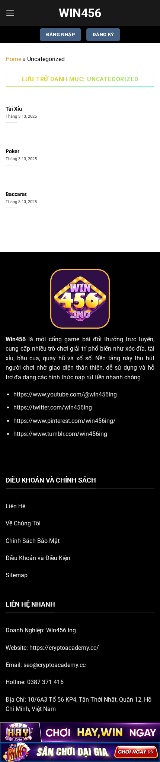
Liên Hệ (15, 506)
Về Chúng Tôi (23, 523)
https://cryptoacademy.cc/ (64, 647)
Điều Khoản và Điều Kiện (38, 558)
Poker (12, 151)
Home (13, 59)
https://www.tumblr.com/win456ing (60, 433)
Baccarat (16, 194)
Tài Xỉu (14, 109)
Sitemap (17, 575)
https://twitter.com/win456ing (52, 407)
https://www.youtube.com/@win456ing (65, 394)
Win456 (80, 13)
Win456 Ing (61, 630)
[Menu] (10, 13)
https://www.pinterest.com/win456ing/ (64, 420)
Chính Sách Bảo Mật (33, 540)
